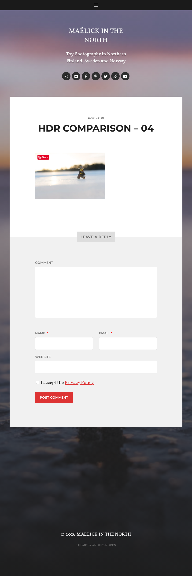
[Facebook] (86, 76)
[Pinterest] (96, 76)
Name (41, 333)
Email (105, 333)
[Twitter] (105, 76)
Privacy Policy (79, 382)
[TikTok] (115, 76)
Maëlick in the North (96, 36)
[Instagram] (66, 76)
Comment (44, 263)
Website (43, 357)
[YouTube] (125, 76)
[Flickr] (76, 76)
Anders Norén (104, 545)
